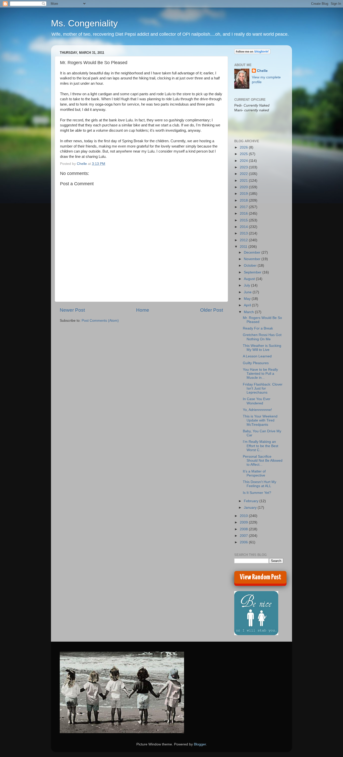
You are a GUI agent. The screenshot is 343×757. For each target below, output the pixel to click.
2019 (244, 194)
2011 (244, 247)
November (252, 259)
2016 (244, 213)
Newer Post (72, 310)
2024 (244, 161)
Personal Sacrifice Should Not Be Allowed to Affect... (262, 460)
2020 (244, 187)
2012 (244, 240)
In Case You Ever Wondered (256, 401)
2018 (244, 200)
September (253, 272)
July (247, 285)
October (251, 265)
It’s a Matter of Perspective (254, 473)
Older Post (211, 310)
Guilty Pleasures (256, 363)
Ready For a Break (258, 328)
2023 (244, 167)
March (249, 312)
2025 (244, 154)
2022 (244, 174)
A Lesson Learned (257, 356)
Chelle (262, 71)
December (252, 252)
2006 (244, 542)
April (248, 305)
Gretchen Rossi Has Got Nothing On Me (262, 337)
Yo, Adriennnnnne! (257, 410)
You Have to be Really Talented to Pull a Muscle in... (260, 374)
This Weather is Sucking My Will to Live (262, 348)
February (251, 501)
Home (142, 310)
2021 (244, 180)
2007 (244, 536)
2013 (244, 233)
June (248, 292)
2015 (244, 220)
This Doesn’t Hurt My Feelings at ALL (259, 484)
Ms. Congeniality (84, 23)
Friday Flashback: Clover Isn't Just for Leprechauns (262, 388)
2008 (244, 529)
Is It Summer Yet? (257, 493)
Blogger (200, 744)
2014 (244, 227)
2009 (244, 522)
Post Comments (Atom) (100, 320)
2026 (244, 147)
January (251, 507)
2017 (244, 207)
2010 (244, 516)
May (248, 299)
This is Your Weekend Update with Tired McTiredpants (260, 420)
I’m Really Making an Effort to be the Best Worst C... (260, 446)
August (250, 279)
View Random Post (260, 577)
